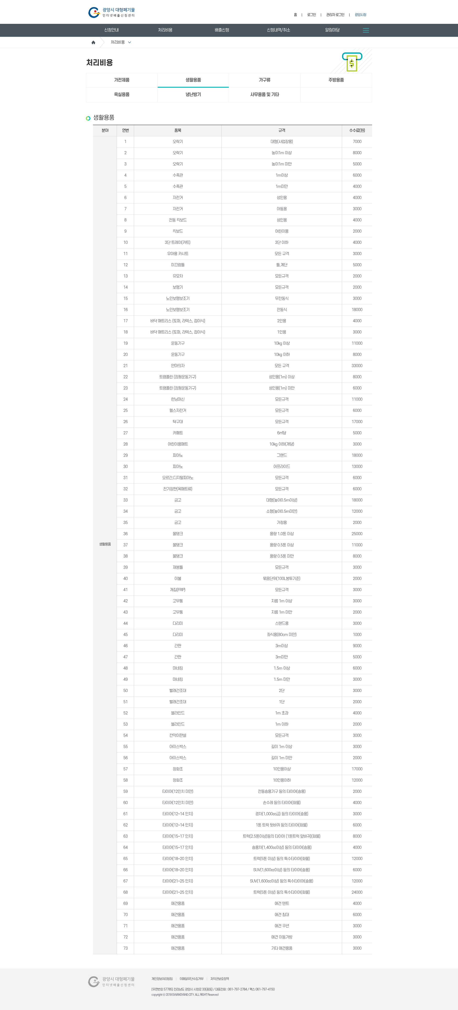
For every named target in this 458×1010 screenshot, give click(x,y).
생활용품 (193, 80)
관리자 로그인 (335, 15)
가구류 (264, 80)
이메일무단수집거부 (191, 979)
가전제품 (121, 80)
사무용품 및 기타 (264, 94)
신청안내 (111, 30)
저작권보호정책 (219, 979)
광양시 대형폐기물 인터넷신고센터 (111, 12)
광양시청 (360, 15)
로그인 (311, 15)
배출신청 (222, 30)
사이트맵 (366, 30)
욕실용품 (121, 94)
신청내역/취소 (278, 30)
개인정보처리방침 (161, 979)
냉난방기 (193, 94)
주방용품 (336, 80)
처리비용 (165, 30)
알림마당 (332, 30)
